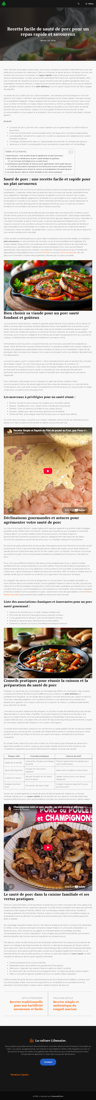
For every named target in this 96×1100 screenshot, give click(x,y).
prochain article (63, 998)
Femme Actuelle (68, 252)
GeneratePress (57, 1096)
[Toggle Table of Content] (69, 152)
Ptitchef (45, 252)
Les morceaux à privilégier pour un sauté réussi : (29, 161)
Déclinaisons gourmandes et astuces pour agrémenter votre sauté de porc (39, 164)
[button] (78, 3)
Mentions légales (19, 1074)
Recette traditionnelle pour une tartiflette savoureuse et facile (26, 1005)
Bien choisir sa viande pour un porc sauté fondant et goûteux (33, 158)
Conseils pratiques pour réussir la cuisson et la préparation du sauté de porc (39, 169)
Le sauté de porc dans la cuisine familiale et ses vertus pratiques (34, 172)
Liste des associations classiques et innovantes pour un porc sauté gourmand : (41, 166)
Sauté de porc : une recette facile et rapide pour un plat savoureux (34, 156)
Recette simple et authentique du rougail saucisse (66, 1005)
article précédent (32, 998)
